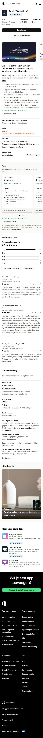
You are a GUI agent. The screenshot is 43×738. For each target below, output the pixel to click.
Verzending (26, 642)
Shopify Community (9, 670)
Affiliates (25, 683)
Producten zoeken (9, 621)
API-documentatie (9, 389)
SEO (23, 638)
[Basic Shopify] (19, 215)
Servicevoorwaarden (10, 714)
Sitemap (5, 726)
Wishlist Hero (13, 560)
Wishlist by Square (15, 534)
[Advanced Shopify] (22, 215)
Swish (34, 22)
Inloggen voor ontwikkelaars (13, 709)
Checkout (6, 141)
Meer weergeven (7, 336)
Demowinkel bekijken (21, 36)
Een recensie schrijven (11, 268)
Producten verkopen (10, 625)
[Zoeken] (36, 4)
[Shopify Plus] (23, 215)
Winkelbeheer (7, 645)
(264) (25, 22)
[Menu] (40, 4)
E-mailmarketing (28, 634)
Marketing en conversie (11, 640)
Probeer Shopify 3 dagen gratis (21, 590)
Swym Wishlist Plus (15, 547)
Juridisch (25, 687)
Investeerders (27, 670)
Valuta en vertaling (29, 647)
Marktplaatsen (28, 621)
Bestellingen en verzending (8, 631)
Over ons (25, 661)
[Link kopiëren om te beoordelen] (19, 277)
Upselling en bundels (30, 630)
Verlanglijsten (7, 155)
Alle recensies (28, 268)
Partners (25, 678)
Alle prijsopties (16, 229)
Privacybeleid (7, 385)
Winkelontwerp (8, 636)
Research (5, 678)
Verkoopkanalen (8, 617)
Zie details (6, 458)
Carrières (25, 666)
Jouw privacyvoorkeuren (11, 731)
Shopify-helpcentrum (10, 661)
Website (5, 405)
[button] (21, 538)
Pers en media (28, 674)
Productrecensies (29, 625)
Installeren (21, 30)
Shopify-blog (7, 674)
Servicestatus (27, 691)
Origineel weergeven (9, 113)
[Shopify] (20, 215)
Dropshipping (27, 617)
